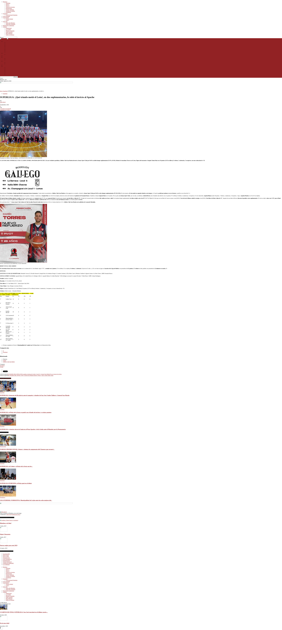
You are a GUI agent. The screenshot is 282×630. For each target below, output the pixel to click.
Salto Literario (9, 32)
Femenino (5, 13)
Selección (5, 21)
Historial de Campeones (8, 25)
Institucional (9, 28)
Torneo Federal (9, 19)
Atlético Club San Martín (9, 361)
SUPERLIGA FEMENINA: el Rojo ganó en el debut (16, 483)
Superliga (8, 3)
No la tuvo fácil (4, 623)
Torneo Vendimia (10, 9)
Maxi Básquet (9, 33)
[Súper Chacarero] (3, 531)
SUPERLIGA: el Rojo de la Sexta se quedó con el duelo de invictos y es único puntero (25, 412)
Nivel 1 (7, 4)
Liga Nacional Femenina (11, 15)
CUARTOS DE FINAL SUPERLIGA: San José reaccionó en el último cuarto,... (24, 612)
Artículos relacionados (5, 378)
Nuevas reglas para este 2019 (8, 545)
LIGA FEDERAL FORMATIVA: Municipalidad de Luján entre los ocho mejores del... (26, 500)
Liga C (7, 20)
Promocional (9, 8)
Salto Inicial (3, 102)
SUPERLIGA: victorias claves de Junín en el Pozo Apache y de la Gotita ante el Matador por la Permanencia (33, 429)
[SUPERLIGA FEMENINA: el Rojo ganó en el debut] (8, 479)
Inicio (1, 91)
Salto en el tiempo (10, 34)
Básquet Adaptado (10, 30)
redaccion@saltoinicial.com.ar (13, 514)
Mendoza (5, 1)
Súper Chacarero (5, 534)
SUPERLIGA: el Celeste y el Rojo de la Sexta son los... (16, 466)
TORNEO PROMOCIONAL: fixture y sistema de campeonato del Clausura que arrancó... (27, 449)
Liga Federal (6, 17)
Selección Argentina (10, 24)
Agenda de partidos (10, 11)
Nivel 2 (7, 5)
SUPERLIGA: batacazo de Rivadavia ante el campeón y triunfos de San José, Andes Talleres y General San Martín (34, 395)
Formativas (8, 12)
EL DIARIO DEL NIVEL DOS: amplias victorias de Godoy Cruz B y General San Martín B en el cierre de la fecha (35, 374)
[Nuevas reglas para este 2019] (3, 542)
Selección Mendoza (10, 23)
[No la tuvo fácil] (3, 620)
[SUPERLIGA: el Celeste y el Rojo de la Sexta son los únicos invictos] (8, 462)
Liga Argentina (6, 16)
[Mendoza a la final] (9, 520)
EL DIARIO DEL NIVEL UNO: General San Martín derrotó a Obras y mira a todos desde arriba (30, 375)
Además (5, 26)
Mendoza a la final (5, 523)
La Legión (8, 29)
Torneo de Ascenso (10, 7)
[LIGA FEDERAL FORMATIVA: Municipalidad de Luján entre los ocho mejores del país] (8, 496)
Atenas (4, 360)
